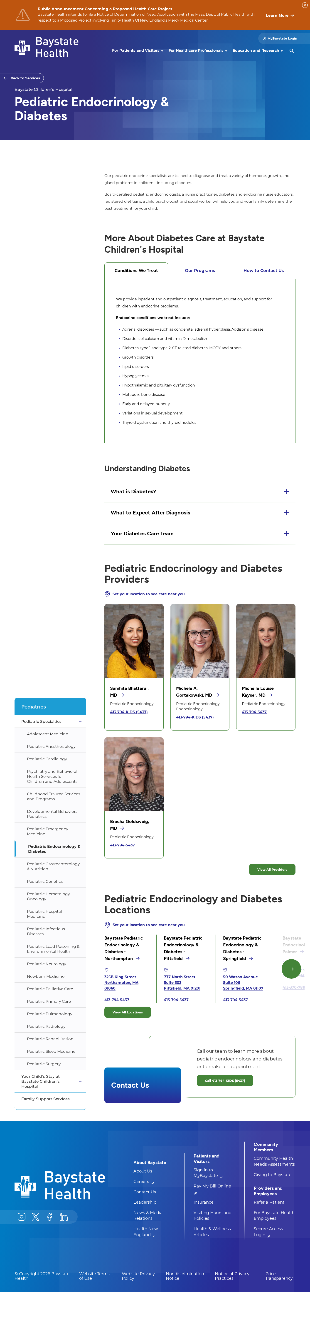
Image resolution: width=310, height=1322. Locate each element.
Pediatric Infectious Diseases (46, 931)
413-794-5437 (254, 712)
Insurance (204, 1202)
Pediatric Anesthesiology (51, 746)
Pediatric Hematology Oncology (48, 896)
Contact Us (144, 1192)
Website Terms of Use (94, 1276)
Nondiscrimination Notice (185, 1276)
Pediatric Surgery (44, 1064)
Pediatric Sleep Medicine (51, 1051)
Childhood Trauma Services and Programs (53, 796)
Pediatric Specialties (41, 721)
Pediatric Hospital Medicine (44, 914)
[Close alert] (305, 5)
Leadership (144, 1202)
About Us (142, 1171)
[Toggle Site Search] (291, 51)
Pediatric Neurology (46, 964)
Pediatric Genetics (45, 881)
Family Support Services (45, 1099)
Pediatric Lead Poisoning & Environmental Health (53, 949)
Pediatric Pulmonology (49, 1014)
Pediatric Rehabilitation (50, 1039)
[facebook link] (50, 1216)
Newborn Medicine (45, 976)
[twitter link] (35, 1216)
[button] (199, 491)
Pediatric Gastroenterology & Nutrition (53, 866)
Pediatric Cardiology (47, 759)
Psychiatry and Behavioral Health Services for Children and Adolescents (52, 776)
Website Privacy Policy (138, 1276)
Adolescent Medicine (47, 734)
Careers (141, 1181)
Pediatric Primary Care (49, 1001)
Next (291, 969)
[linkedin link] (64, 1216)
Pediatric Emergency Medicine (47, 831)
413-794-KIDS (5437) (129, 712)
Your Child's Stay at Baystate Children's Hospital (40, 1081)
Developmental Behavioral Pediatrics (53, 814)
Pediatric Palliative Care (50, 989)
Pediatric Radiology (46, 1026)
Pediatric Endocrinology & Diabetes (54, 849)
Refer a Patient (269, 1202)
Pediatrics (33, 706)
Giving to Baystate (272, 1174)
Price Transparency (279, 1276)
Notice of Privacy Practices (232, 1276)
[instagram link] (21, 1216)
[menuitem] (135, 50)
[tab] (136, 270)
